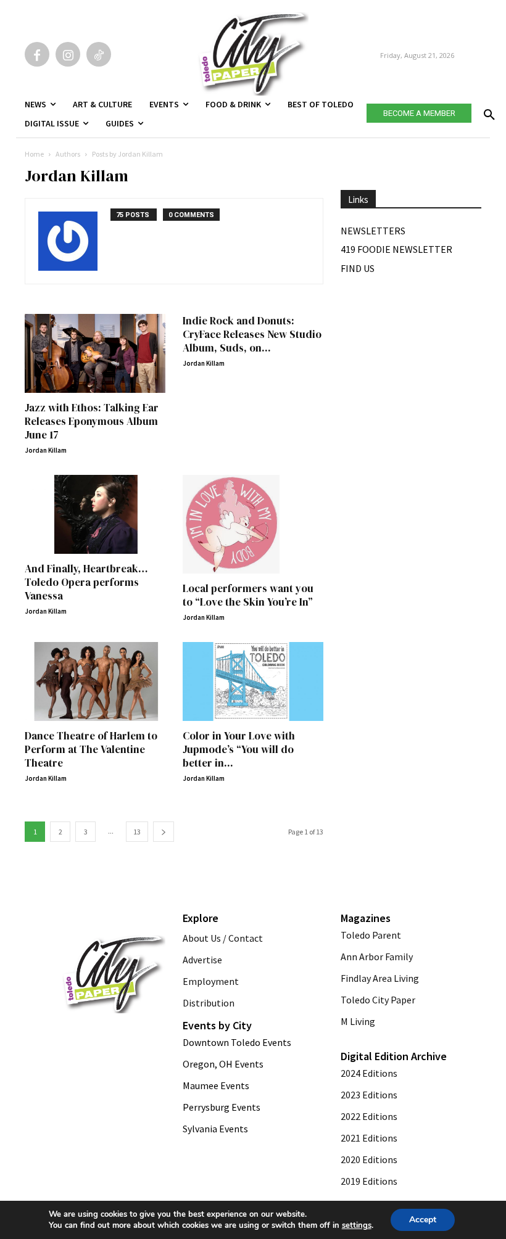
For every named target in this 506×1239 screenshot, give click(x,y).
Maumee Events (216, 1085)
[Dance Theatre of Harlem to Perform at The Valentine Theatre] (95, 681)
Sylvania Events (215, 1128)
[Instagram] (68, 54)
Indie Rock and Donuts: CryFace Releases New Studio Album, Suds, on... (252, 334)
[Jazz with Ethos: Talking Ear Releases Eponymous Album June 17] (95, 353)
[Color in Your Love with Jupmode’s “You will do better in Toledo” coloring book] (253, 681)
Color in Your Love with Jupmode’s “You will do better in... (239, 749)
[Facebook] (37, 54)
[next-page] (163, 831)
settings (356, 1225)
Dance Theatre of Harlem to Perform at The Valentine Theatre (91, 749)
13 (137, 831)
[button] (487, 111)
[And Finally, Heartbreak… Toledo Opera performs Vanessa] (95, 514)
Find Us (358, 268)
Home (34, 153)
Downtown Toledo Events (237, 1042)
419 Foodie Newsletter (396, 249)
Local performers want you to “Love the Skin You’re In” (248, 595)
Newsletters (373, 230)
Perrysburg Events (221, 1107)
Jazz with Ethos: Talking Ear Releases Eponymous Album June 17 (92, 421)
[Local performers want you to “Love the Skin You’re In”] (253, 524)
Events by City (217, 1025)
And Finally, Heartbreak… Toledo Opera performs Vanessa (86, 582)
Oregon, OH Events (223, 1064)
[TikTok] (98, 54)
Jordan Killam (46, 450)
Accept (422, 1219)
